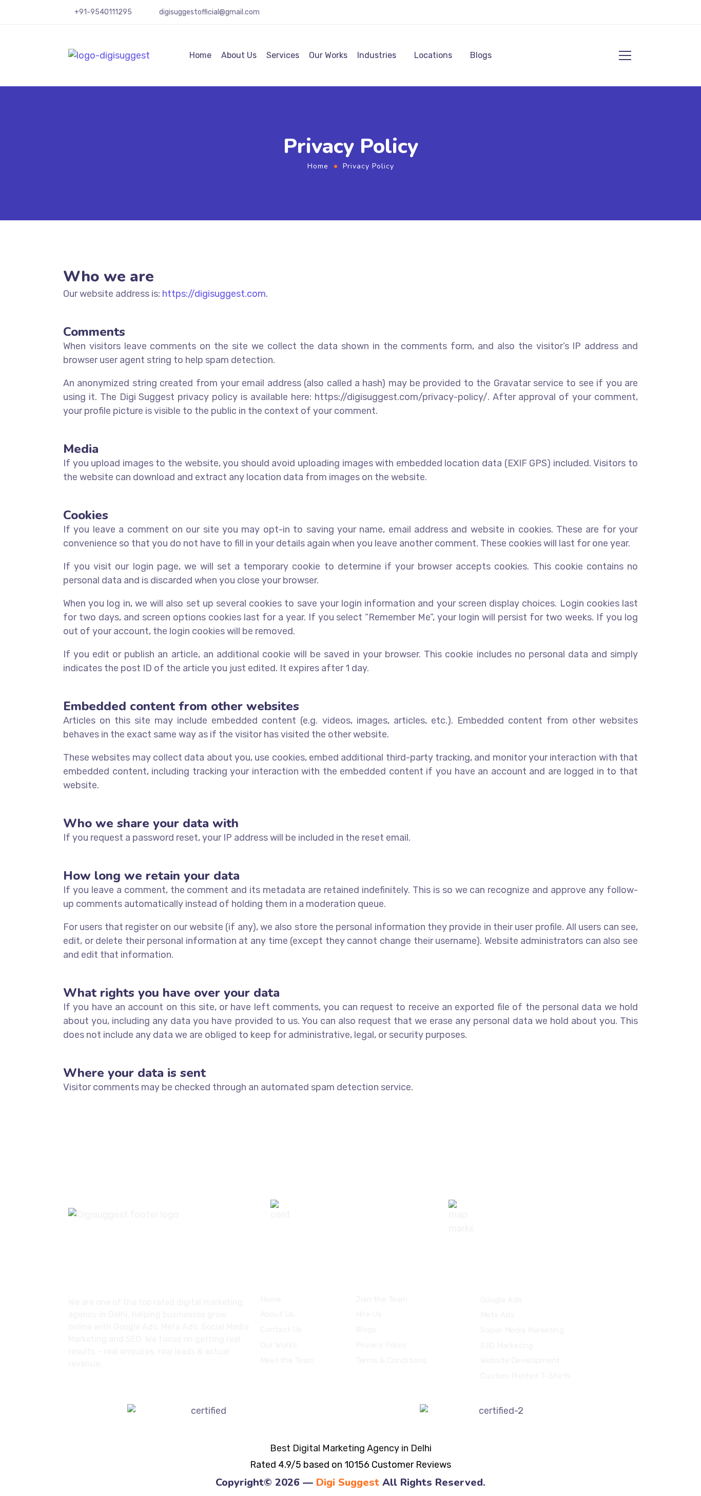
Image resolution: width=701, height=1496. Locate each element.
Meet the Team (287, 1360)
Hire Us (368, 1314)
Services (282, 55)
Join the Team (382, 1299)
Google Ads (501, 1299)
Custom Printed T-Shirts (525, 1375)
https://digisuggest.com (214, 293)
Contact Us (281, 1329)
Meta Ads (497, 1314)
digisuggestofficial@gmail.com (209, 12)
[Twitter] (574, 16)
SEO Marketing (507, 1345)
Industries (376, 55)
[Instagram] (634, 16)
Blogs (481, 55)
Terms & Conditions (391, 1360)
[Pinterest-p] (604, 16)
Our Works (328, 55)
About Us (239, 55)
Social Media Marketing (522, 1330)
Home (200, 55)
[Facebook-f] (589, 16)
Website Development (520, 1360)
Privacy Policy (381, 1344)
